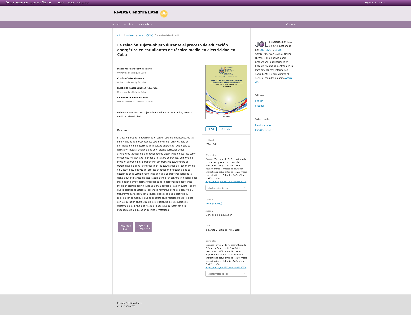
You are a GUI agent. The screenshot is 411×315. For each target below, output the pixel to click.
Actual (115, 24)
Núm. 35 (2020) (146, 35)
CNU (262, 49)
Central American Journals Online (28, 2)
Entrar (382, 2)
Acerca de (144, 24)
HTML (226, 128)
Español (259, 105)
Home (61, 2)
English (259, 100)
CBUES (278, 49)
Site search (83, 2)
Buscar (292, 24)
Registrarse (370, 2)
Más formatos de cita (218, 187)
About (71, 2)
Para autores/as (263, 129)
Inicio (119, 35)
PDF (212, 128)
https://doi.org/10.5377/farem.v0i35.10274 (226, 181)
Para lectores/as (263, 125)
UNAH (269, 49)
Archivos (128, 24)
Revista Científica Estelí (136, 12)
